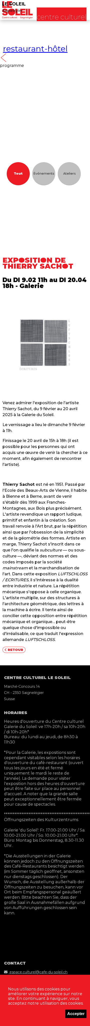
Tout (18, 173)
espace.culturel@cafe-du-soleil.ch (38, 972)
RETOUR (15, 650)
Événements (44, 173)
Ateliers (69, 173)
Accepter (75, 1014)
